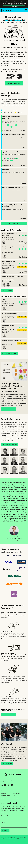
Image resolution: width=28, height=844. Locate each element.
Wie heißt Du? (5, 815)
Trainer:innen (4, 791)
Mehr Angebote (7, 290)
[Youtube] (5, 785)
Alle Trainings (14, 223)
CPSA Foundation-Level (8, 261)
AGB (14, 795)
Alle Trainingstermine (9, 353)
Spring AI (5, 170)
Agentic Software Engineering (12, 187)
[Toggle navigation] (25, 10)
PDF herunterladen (8, 409)
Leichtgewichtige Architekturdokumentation (14, 247)
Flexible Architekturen (8, 325)
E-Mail (3, 822)
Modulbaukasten (5, 795)
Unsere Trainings (14, 83)
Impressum (16, 791)
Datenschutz (16, 793)
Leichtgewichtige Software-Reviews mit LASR (13, 206)
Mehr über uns (7, 763)
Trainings (3, 793)
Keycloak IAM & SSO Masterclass (13, 134)
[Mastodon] (8, 785)
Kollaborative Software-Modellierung (12, 276)
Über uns (15, 798)
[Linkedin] (2, 785)
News (2, 798)
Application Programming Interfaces (11, 117)
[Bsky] (12, 785)
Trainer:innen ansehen (9, 444)
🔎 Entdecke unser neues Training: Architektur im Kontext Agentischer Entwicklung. (14, 5)
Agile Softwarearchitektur (11, 152)
